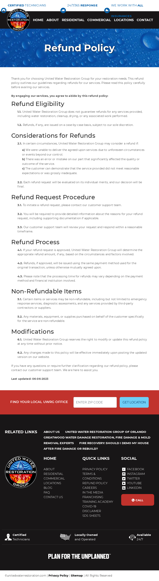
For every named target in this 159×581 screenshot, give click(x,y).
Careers (89, 488)
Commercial (99, 20)
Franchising (93, 497)
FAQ (47, 492)
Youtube (134, 483)
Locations (124, 20)
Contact (145, 20)
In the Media (92, 492)
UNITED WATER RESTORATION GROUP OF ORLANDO (105, 432)
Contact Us (53, 497)
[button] (137, 500)
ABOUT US (52, 432)
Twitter (133, 478)
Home (38, 20)
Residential (73, 20)
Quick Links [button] (96, 458)
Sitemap (77, 575)
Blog (48, 488)
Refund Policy (94, 483)
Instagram (136, 474)
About (53, 20)
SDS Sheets (91, 515)
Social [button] (129, 458)
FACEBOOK (135, 469)
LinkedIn (134, 488)
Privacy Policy (94, 469)
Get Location (134, 402)
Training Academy (97, 502)
